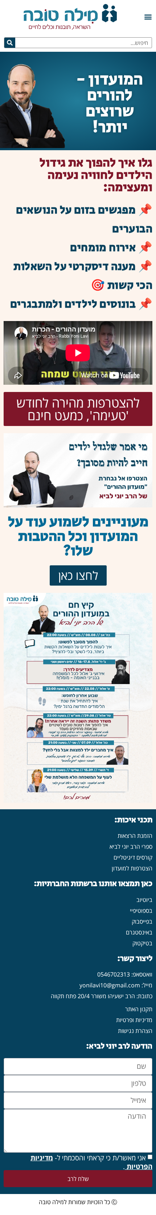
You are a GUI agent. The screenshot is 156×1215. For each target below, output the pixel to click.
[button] (148, 17)
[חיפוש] (9, 43)
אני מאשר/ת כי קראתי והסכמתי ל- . (91, 1162)
